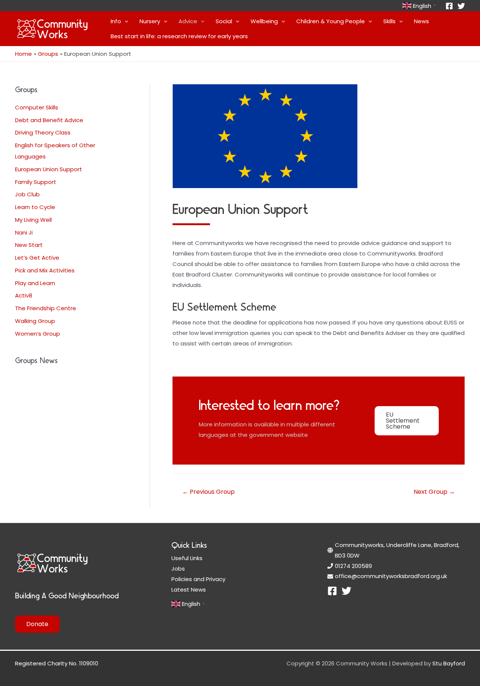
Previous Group (208, 491)
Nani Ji (24, 232)
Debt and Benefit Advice (49, 120)
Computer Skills (36, 107)
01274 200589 (353, 566)
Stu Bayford (448, 663)
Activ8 (23, 295)
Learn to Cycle (35, 207)
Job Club (27, 194)
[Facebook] (449, 6)
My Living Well (33, 220)
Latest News (188, 589)
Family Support (35, 182)
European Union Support (48, 169)
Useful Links (186, 558)
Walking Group (35, 321)
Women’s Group (37, 334)
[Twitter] (461, 6)
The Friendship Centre (45, 308)
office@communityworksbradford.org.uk (391, 576)
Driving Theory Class (42, 132)
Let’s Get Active (37, 258)
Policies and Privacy (198, 579)
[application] (124, 21)
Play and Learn (35, 283)
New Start (29, 245)
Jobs (178, 568)
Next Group (434, 491)
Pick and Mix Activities (45, 270)
